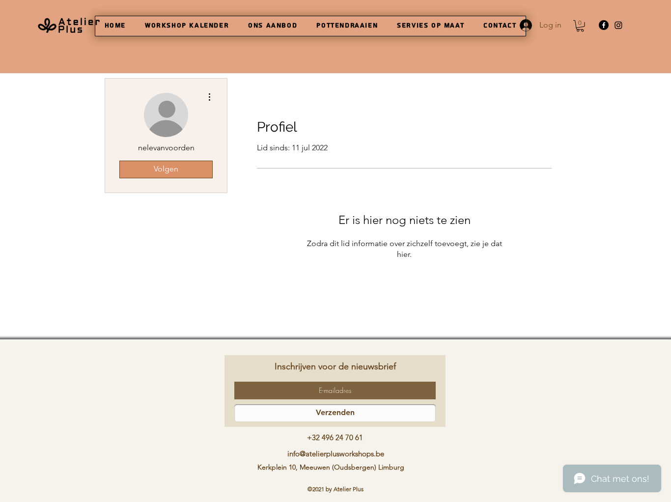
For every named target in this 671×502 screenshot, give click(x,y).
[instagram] (618, 25)
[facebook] (604, 25)
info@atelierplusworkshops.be (335, 453)
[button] (580, 26)
